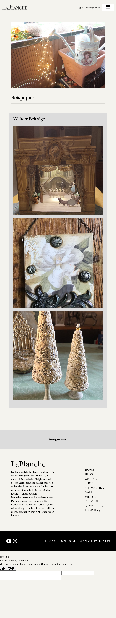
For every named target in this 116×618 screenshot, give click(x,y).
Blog (89, 474)
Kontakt (50, 541)
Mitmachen (94, 488)
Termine (92, 501)
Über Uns (92, 510)
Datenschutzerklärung (95, 541)
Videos (90, 497)
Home (89, 469)
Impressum (67, 541)
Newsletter (95, 506)
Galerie (91, 492)
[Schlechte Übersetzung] (11, 568)
